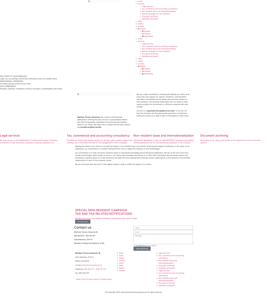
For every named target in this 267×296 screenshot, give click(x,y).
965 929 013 (89, 269)
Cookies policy (106, 279)
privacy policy (150, 245)
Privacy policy (92, 279)
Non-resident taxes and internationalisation (159, 11)
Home (140, 1)
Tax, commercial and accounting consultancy (160, 9)
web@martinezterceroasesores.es (88, 265)
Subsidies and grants (150, 19)
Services (141, 4)
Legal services (147, 6)
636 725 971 (101, 269)
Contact (141, 26)
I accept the (145, 245)
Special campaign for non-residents (156, 14)
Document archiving (150, 16)
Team (140, 21)
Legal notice (81, 279)
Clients (140, 24)
